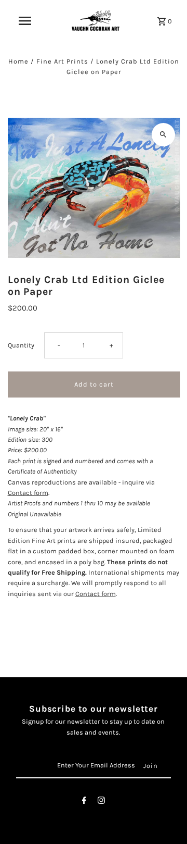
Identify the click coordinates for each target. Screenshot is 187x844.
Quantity (21, 345)
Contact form (28, 493)
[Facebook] (84, 802)
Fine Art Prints (62, 61)
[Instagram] (101, 802)
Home (18, 61)
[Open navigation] (25, 21)
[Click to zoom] (163, 134)
